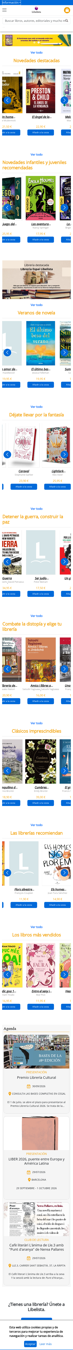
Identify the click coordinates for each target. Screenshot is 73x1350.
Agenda (10, 1029)
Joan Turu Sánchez (57, 892)
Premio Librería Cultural (36, 1077)
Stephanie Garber (24, 474)
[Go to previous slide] (7, 100)
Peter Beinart (41, 581)
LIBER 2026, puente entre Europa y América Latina (36, 1161)
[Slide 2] (39, 42)
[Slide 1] (34, 42)
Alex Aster (57, 474)
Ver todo (37, 52)
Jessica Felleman (40, 372)
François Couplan (24, 892)
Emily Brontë (40, 791)
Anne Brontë (7, 791)
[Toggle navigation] (4, 10)
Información (10, 2)
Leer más (46, 1344)
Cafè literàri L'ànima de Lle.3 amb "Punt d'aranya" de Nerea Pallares (36, 1247)
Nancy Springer (41, 227)
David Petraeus (16, 581)
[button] (3, 40)
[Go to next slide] (64, 100)
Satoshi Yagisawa (31, 689)
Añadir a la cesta (40, 132)
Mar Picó (40, 994)
